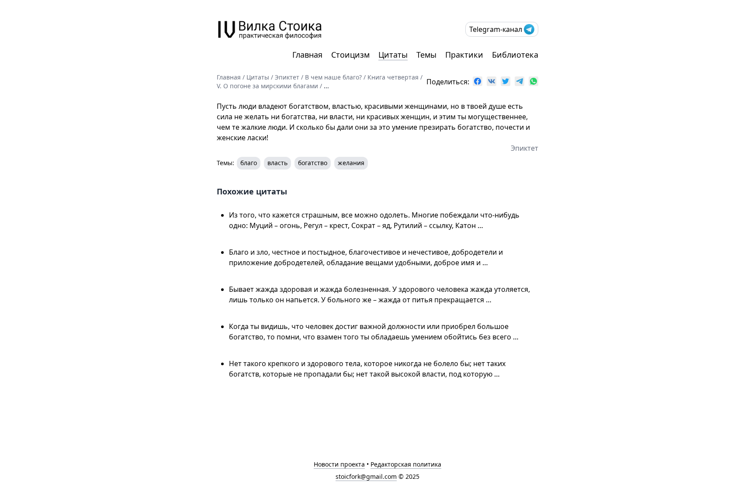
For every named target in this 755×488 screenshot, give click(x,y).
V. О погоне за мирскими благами (267, 86)
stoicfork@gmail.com (366, 476)
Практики (464, 54)
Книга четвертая (393, 77)
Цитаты (393, 54)
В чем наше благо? (333, 77)
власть (277, 163)
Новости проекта (339, 464)
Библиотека (515, 54)
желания (351, 163)
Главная (307, 54)
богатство (312, 163)
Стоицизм (350, 54)
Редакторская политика (406, 464)
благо (248, 163)
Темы (426, 54)
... (326, 86)
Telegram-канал (495, 29)
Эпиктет (287, 77)
